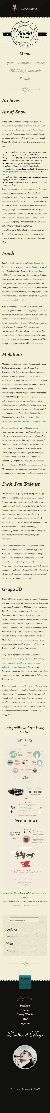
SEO (25, 1018)
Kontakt (25, 78)
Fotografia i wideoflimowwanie (14, 666)
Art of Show (14, 111)
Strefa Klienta (29, 8)
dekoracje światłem (10, 171)
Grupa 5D (12, 589)
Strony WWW (25, 1014)
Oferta (9, 62)
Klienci (39, 62)
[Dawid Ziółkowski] (25, 34)
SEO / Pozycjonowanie (25, 70)
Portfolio (24, 62)
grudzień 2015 (12, 936)
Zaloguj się (11, 951)
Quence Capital (31, 267)
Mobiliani (12, 354)
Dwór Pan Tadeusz (21, 484)
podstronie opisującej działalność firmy (30, 421)
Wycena (25, 1023)
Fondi (8, 253)
